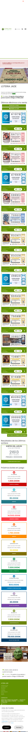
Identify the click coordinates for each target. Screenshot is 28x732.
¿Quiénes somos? (4, 685)
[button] (2, 77)
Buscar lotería (14, 105)
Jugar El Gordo (14, 519)
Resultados (3, 688)
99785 (13, 93)
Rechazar (18, 727)
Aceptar (6, 727)
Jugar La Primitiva (14, 571)
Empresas (3, 690)
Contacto (3, 689)
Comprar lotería (4, 686)
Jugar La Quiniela (14, 484)
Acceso (18, 29)
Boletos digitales (4, 692)
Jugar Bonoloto (14, 623)
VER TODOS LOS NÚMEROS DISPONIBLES (17, 435)
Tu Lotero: (6, 96)
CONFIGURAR (5, 721)
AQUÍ (12, 722)
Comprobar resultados (14, 461)
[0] (23, 29)
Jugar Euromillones (14, 640)
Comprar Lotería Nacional (14, 588)
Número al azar (14, 108)
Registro (2, 694)
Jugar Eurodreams (14, 605)
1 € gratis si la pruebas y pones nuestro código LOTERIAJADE (12, 97)
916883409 (4, 704)
